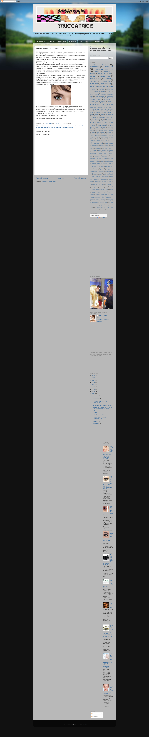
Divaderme (92, 133)
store (103, 197)
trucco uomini (104, 205)
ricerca (111, 189)
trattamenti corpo (103, 202)
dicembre (96, 395)
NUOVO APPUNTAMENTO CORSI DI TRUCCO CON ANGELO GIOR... (102, 409)
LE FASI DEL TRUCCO (111, 605)
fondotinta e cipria (107, 163)
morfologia (92, 182)
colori (93, 151)
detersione (110, 158)
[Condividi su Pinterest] (70, 123)
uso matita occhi (98, 207)
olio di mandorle (108, 184)
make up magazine (106, 120)
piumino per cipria (109, 187)
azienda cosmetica (109, 143)
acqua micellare (93, 142)
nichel (97, 182)
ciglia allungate (107, 97)
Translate (102, 217)
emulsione (94, 159)
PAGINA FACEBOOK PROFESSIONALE (91, 41)
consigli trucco (49, 126)
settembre (96, 423)
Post (93, 713)
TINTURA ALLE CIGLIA (99, 414)
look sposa (109, 173)
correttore (109, 91)
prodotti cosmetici (95, 189)
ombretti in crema (102, 122)
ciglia (43, 126)
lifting (104, 173)
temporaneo (108, 197)
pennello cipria (95, 187)
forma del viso (110, 164)
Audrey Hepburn (103, 130)
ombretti (99, 102)
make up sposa (106, 80)
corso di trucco (96, 80)
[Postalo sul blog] (65, 123)
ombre (91, 186)
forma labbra (94, 166)
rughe (105, 192)
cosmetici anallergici (102, 153)
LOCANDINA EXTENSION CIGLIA (102, 405)
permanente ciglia (48, 127)
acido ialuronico (100, 96)
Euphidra (99, 133)
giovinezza (108, 119)
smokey (93, 195)
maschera (97, 94)
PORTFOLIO (62, 41)
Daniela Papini (103, 315)
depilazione (97, 156)
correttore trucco (96, 115)
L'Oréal (109, 133)
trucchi (93, 204)
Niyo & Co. (103, 109)
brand (111, 145)
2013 (93, 389)
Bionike (93, 132)
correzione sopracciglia (107, 115)
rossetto (99, 192)
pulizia (102, 189)
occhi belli (80, 126)
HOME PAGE (51, 41)
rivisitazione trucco (102, 191)
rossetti (93, 192)
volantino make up (95, 209)
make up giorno (94, 120)
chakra (91, 148)
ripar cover (94, 191)
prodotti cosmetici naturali (107, 104)
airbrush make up (108, 78)
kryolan (93, 173)
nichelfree (102, 182)
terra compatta (103, 199)
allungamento (106, 142)
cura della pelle (105, 155)
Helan (104, 133)
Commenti (95, 716)
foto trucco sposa (109, 166)
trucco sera (103, 94)
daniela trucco (104, 93)
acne (110, 140)
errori (99, 159)
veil (104, 207)
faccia (102, 161)
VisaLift (109, 138)
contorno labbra (107, 99)
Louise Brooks (104, 135)
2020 (93, 375)
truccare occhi (94, 83)
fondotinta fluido (93, 164)
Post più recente (42, 178)
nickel (107, 182)
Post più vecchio (80, 178)
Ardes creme (110, 88)
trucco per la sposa (102, 107)
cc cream (109, 146)
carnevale (103, 146)
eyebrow (105, 159)
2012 (93, 391)
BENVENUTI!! (40, 41)
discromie (103, 101)
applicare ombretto (102, 86)
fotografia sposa (94, 168)
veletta (108, 207)
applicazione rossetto (98, 143)
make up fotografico (96, 176)
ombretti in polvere (99, 186)
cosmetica (94, 117)
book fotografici (95, 145)
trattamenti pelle (96, 106)
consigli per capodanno (95, 99)
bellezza (94, 89)
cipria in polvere (101, 150)
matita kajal (96, 179)
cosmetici (92, 75)
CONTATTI (96, 412)
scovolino (92, 194)
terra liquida (110, 199)
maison (100, 174)
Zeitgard (105, 140)
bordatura (102, 145)
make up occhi (107, 75)
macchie (95, 174)
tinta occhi (94, 200)
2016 (93, 382)
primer (93, 125)
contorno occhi (109, 114)
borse (107, 145)
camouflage (102, 89)
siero (112, 194)
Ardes (99, 75)
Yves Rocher (99, 140)
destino (105, 158)
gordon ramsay (108, 168)
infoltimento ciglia (93, 171)
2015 (93, 384)
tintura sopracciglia (94, 202)
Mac (97, 137)
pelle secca (108, 102)
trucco (92, 73)
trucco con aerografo (98, 88)
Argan (97, 130)
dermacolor (99, 158)
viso (112, 207)
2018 (93, 378)
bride (93, 146)
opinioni (106, 186)
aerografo (92, 76)
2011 (93, 393)
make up (109, 67)
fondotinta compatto (96, 163)
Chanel (97, 132)
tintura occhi (108, 200)
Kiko (110, 107)
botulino (97, 114)
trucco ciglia (69, 127)
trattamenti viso (105, 81)
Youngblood (92, 140)
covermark (98, 155)
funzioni (101, 168)
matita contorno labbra (99, 177)
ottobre (95, 421)
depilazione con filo (106, 156)
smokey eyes (101, 195)
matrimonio (104, 181)
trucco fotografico (100, 204)
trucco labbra (93, 107)
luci (90, 174)
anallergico (97, 111)
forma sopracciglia (96, 119)
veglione (92, 130)
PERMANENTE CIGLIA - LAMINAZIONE (99, 417)
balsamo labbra (106, 111)
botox (91, 114)
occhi (99, 78)
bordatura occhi (107, 112)
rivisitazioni (110, 191)
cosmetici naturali (94, 93)
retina (107, 189)
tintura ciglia (101, 200)
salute (109, 192)
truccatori (111, 202)
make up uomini (105, 176)
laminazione (62, 126)
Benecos (111, 130)
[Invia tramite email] (64, 123)
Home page (61, 178)
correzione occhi (94, 101)
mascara (92, 102)
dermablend (92, 158)
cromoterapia (102, 117)
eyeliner (97, 161)
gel (103, 119)
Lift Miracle (97, 135)
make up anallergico (108, 174)
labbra (109, 101)
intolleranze (101, 171)
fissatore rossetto (109, 161)
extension (56, 126)
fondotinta (92, 78)
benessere (98, 112)
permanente (39, 127)
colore (102, 114)
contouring (98, 151)
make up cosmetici (72, 126)
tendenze (92, 199)
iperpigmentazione (109, 171)
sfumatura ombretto (105, 194)
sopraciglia (108, 195)
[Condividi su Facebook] (69, 123)
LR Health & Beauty (94, 109)
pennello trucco (101, 124)
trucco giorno (108, 204)
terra (97, 199)
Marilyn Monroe (104, 137)
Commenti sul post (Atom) (49, 181)
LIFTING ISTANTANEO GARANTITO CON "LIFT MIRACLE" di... (100, 401)
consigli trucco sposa (100, 91)
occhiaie (92, 122)
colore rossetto (110, 150)
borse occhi (99, 97)
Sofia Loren (103, 138)
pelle (111, 86)
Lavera (91, 135)
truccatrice (57, 127)
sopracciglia (93, 81)
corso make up (105, 151)
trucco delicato (107, 129)
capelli (97, 146)
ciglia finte (104, 148)
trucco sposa (94, 84)
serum (97, 194)
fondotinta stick (101, 164)
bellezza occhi (105, 76)
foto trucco (101, 166)
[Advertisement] (95, 247)
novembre (96, 398)
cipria (110, 148)
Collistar (103, 132)
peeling (111, 186)
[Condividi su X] (67, 123)
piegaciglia (101, 187)
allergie (99, 142)
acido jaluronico (105, 84)
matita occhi (103, 179)
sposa (96, 127)
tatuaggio (103, 127)
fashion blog (110, 117)
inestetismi (109, 169)
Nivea (98, 138)
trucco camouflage (106, 83)
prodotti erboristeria (102, 125)
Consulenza (108, 132)
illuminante (102, 169)
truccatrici (63, 127)
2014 (93, 387)
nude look (95, 184)
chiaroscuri (97, 148)
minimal (109, 181)
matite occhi (97, 181)
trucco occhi (101, 73)
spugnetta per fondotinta (95, 197)
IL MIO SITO (72, 41)
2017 (93, 380)
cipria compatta (93, 150)
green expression (94, 169)
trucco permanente (94, 205)
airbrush (92, 86)
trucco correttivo (107, 106)
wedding (102, 209)
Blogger (85, 724)
